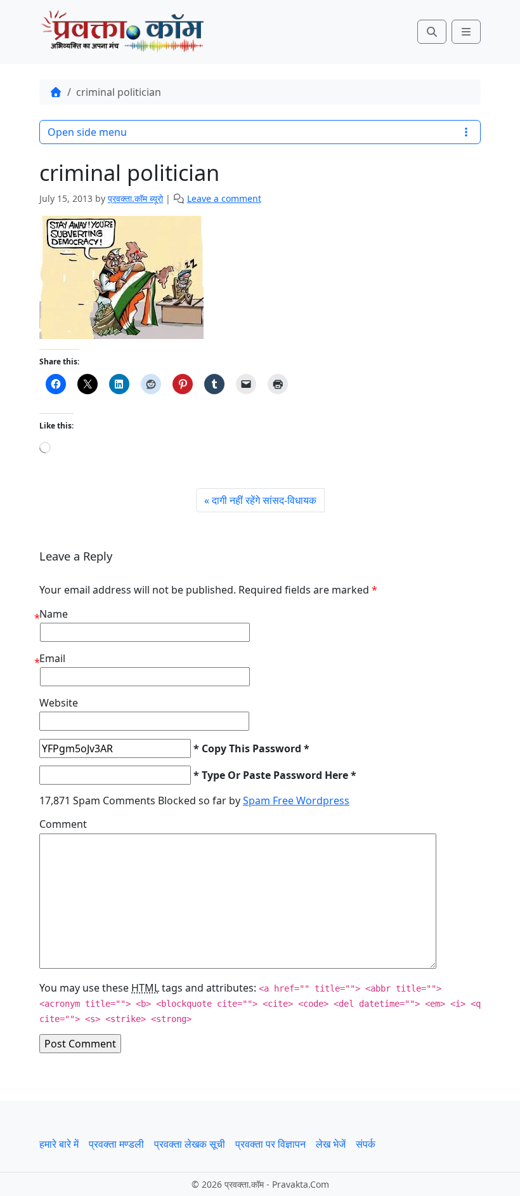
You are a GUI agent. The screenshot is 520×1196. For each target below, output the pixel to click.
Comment (63, 824)
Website (58, 703)
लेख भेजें (331, 1144)
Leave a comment (224, 198)
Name (53, 614)
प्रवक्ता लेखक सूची (189, 1144)
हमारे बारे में (59, 1144)
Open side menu (87, 132)
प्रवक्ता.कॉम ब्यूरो (135, 198)
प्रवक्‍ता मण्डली (116, 1144)
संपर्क (365, 1144)
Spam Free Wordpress (296, 800)
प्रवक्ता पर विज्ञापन (270, 1144)
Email (52, 658)
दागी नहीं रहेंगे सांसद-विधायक (264, 500)
